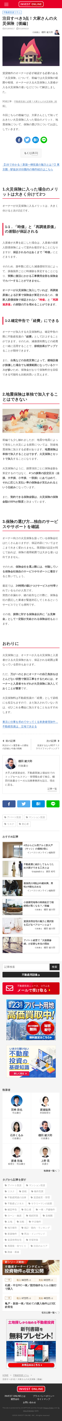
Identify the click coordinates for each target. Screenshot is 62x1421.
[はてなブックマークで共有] (35, 140)
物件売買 (38, 1191)
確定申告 (12, 1209)
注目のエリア (40, 1246)
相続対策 (33, 1215)
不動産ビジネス (16, 1203)
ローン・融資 (14, 1215)
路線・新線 (13, 1252)
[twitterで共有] (27, 140)
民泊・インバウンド (34, 1233)
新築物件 (12, 1233)
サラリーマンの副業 (41, 1203)
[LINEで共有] (44, 140)
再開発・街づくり (17, 1246)
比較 (22, 1221)
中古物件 (36, 1221)
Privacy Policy (48, 1408)
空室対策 (33, 1240)
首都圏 (49, 1215)
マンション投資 (37, 817)
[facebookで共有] (19, 140)
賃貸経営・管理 (42, 1197)
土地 (10, 1221)
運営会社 (15, 1399)
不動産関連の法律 (17, 1197)
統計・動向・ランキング (37, 1227)
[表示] (35, 153)
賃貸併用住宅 (14, 1240)
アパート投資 (14, 817)
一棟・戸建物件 (47, 1209)
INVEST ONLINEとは (15, 1396)
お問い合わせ (29, 1402)
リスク (10, 824)
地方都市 (12, 1227)
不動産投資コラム (21, 1375)
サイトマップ (43, 1399)
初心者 (25, 824)
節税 (24, 1191)
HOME (5, 1375)
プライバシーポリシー (43, 1396)
